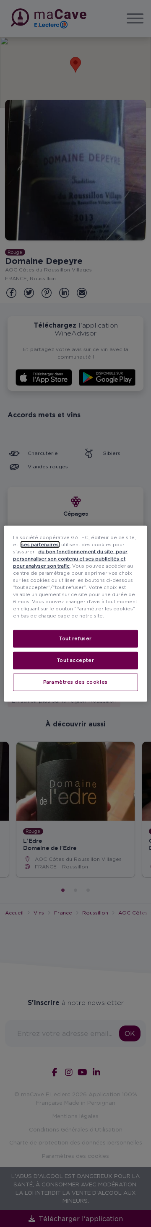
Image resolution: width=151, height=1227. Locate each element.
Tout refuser (75, 638)
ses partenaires (40, 544)
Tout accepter (75, 660)
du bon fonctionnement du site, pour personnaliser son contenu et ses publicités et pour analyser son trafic (70, 558)
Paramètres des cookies (75, 682)
